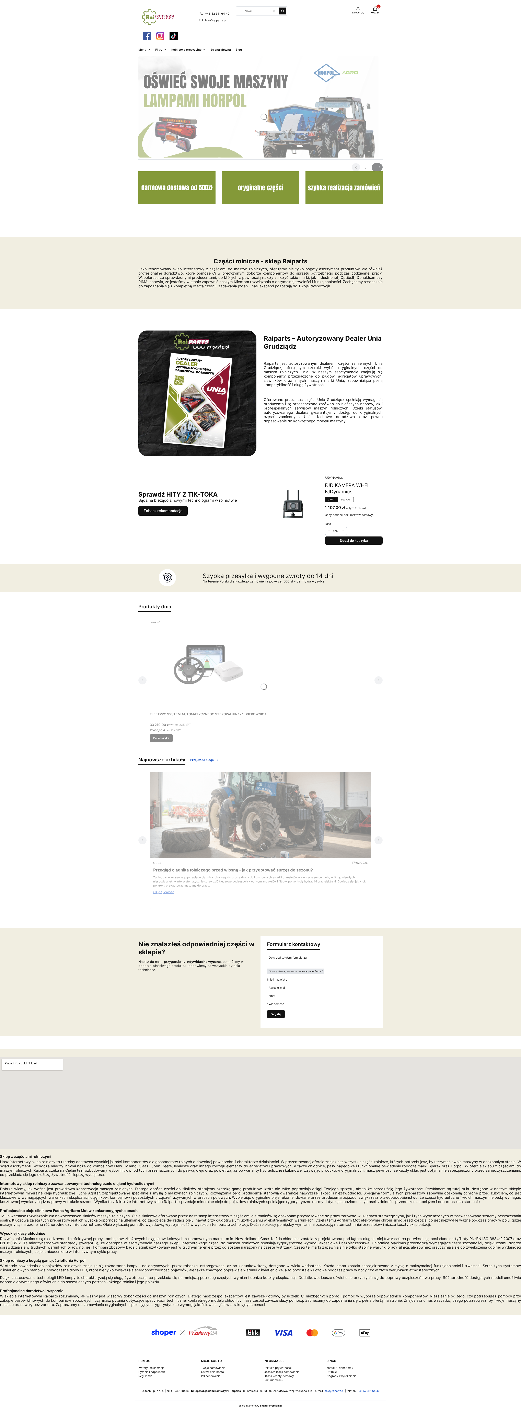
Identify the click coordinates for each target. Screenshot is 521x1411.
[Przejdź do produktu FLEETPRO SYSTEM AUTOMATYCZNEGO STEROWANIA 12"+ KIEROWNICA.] (208, 664)
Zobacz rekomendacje (163, 511)
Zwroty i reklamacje (151, 1367)
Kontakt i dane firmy (339, 1367)
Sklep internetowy (259, 1405)
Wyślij (276, 1014)
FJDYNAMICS (334, 477)
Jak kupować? (273, 1380)
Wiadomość (276, 1004)
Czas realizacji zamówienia (281, 1372)
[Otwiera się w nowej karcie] (147, 36)
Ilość (328, 523)
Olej (157, 863)
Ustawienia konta (212, 1372)
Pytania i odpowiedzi (152, 1372)
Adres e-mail (277, 987)
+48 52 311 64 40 (217, 13)
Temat (271, 995)
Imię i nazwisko (277, 979)
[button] (282, 11)
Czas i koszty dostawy (279, 1376)
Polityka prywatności (277, 1367)
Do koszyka (161, 738)
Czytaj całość (163, 892)
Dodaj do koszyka (354, 541)
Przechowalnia (210, 1376)
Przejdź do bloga (202, 760)
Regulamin (145, 1376)
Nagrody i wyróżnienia (341, 1376)
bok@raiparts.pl (215, 20)
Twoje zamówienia (213, 1367)
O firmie (331, 1372)
